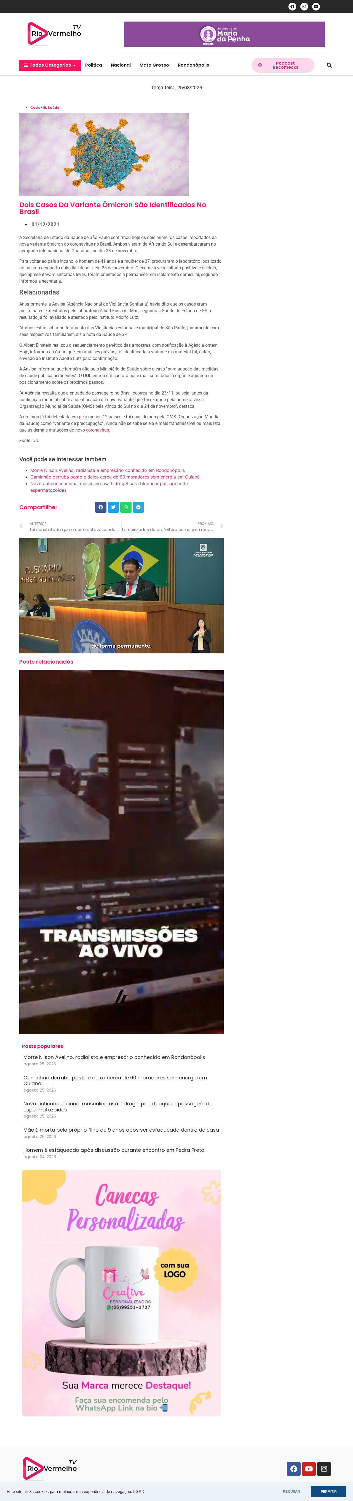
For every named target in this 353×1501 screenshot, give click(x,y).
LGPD (139, 1491)
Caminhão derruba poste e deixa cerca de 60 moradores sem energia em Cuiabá (115, 477)
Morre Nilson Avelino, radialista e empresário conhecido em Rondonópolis (107, 470)
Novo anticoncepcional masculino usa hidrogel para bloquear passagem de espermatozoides (117, 1106)
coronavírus (97, 430)
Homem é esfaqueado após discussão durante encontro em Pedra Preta (113, 1150)
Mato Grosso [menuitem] (154, 65)
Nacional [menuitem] (121, 65)
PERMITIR (329, 1492)
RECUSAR (291, 1492)
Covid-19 (38, 107)
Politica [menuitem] (93, 65)
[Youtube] (316, 6)
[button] (74, 65)
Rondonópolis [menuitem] (193, 65)
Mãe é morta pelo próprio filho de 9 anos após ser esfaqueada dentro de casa (121, 1129)
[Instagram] (304, 6)
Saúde (53, 107)
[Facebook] (292, 6)
